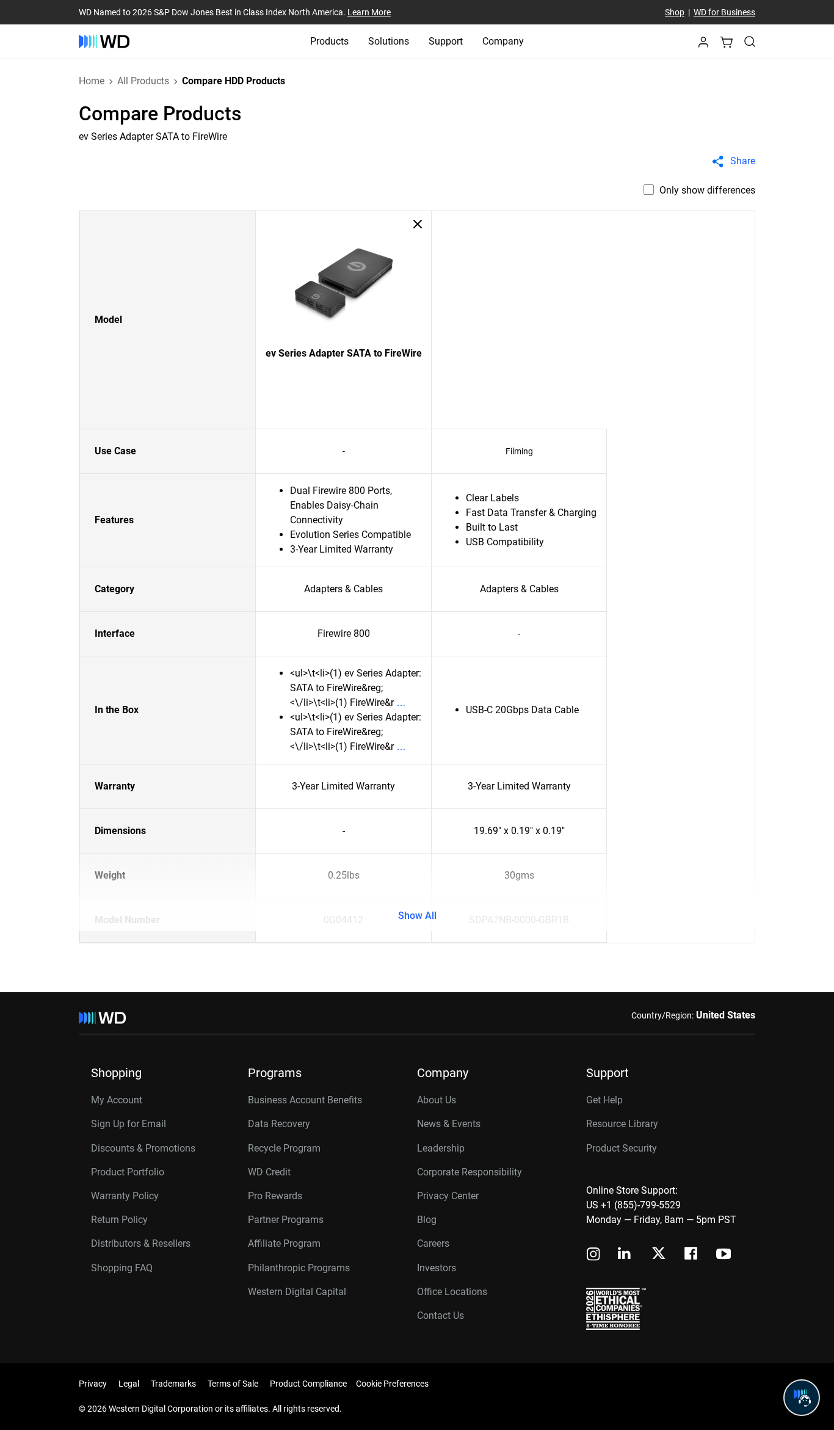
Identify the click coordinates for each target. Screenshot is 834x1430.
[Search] (749, 41)
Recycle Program (284, 1148)
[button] (703, 45)
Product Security (621, 1148)
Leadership (441, 1148)
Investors (436, 1268)
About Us (436, 1100)
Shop (674, 12)
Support (446, 41)
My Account (116, 1100)
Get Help (604, 1100)
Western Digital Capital (297, 1292)
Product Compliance (308, 1383)
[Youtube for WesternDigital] (723, 1255)
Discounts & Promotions (143, 1148)
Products (329, 41)
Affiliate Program (284, 1243)
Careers (433, 1243)
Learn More (369, 12)
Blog (427, 1219)
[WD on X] (658, 1254)
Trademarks (173, 1383)
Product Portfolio (127, 1172)
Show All (417, 915)
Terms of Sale (233, 1383)
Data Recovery (279, 1124)
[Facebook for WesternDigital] (691, 1255)
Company (503, 41)
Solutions (388, 41)
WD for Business (724, 12)
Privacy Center (448, 1196)
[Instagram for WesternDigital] (593, 1255)
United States (725, 1015)
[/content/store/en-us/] (104, 41)
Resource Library (622, 1124)
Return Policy (119, 1219)
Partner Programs (286, 1219)
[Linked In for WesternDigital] (625, 1255)
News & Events (448, 1124)
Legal (128, 1383)
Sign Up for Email (128, 1124)
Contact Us (440, 1315)
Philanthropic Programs (299, 1268)
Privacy (93, 1383)
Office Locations (452, 1292)
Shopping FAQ (122, 1268)
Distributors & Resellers (140, 1243)
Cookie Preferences (392, 1383)
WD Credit (269, 1172)
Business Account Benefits (305, 1100)
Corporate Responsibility (469, 1172)
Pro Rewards (275, 1196)
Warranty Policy (125, 1196)
